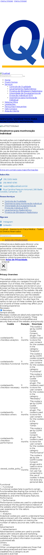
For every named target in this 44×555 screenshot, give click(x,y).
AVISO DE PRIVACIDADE (16, 240)
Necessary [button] (5, 308)
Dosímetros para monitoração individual (23, 203)
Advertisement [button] (7, 527)
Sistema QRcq (11, 102)
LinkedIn (7, 225)
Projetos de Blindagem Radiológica (25, 91)
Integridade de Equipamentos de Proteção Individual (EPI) (25, 94)
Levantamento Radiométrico (22, 89)
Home (7, 80)
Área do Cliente (12, 111)
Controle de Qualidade (20, 87)
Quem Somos (11, 82)
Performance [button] (6, 498)
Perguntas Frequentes (15, 106)
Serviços (8, 84)
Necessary (7, 310)
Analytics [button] (4, 511)
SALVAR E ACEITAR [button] (9, 554)
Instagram (8, 222)
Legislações (10, 104)
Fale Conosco (11, 109)
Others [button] (3, 543)
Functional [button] (5, 484)
